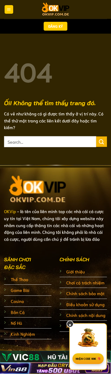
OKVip (10, 211)
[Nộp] (101, 141)
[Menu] (9, 9)
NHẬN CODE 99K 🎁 (88, 358)
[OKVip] (55, 9)
